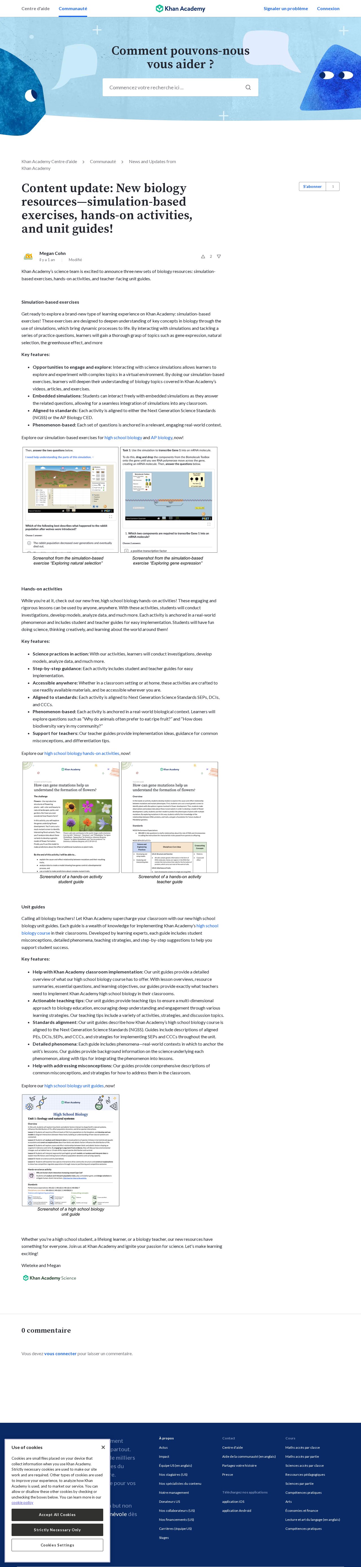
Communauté (73, 8)
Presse (227, 1474)
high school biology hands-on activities (82, 753)
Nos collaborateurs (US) (177, 1510)
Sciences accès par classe (304, 1465)
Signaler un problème (286, 8)
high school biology (123, 437)
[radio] (203, 256)
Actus (163, 1447)
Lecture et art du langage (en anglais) (312, 1519)
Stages (164, 1537)
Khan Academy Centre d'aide (49, 161)
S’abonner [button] (312, 186)
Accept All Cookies (57, 1514)
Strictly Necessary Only (57, 1530)
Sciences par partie (299, 1483)
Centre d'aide (35, 8)
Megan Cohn (52, 253)
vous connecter (60, 1353)
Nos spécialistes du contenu (180, 1483)
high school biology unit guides (74, 1085)
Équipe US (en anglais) (175, 1465)
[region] (57, 1500)
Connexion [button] (328, 8)
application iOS (233, 1501)
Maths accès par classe (302, 1447)
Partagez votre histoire (239, 1465)
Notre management (174, 1492)
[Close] (103, 1447)
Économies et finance (301, 1510)
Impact (164, 1456)
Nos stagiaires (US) (173, 1474)
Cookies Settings (57, 1545)
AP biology (161, 437)
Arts (288, 1501)
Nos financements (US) (176, 1519)
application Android (236, 1510)
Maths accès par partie (302, 1456)
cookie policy (22, 1502)
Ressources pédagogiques (305, 1474)
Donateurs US (169, 1501)
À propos (166, 1438)
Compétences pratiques (303, 1492)
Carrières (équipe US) (175, 1528)
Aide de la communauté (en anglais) (249, 1456)
